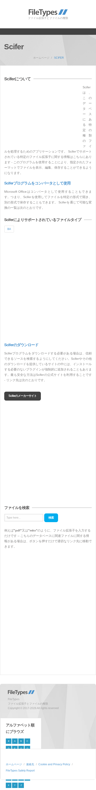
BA (9, 229)
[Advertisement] (41, 116)
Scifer (59, 57)
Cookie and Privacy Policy (54, 764)
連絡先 (30, 764)
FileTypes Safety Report (20, 770)
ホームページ (41, 57)
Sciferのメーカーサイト (22, 395)
